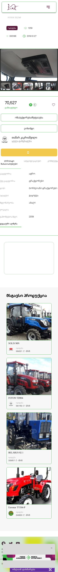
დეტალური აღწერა (8, 224)
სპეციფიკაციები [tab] (32, 161)
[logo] (12, 7)
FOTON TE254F (14, 17)
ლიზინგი (29, 128)
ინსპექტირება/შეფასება (29, 117)
